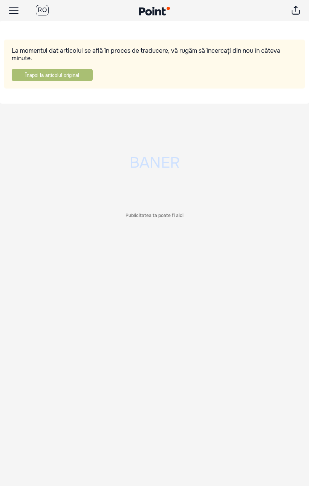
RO (42, 10)
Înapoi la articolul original (52, 75)
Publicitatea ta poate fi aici (154, 215)
